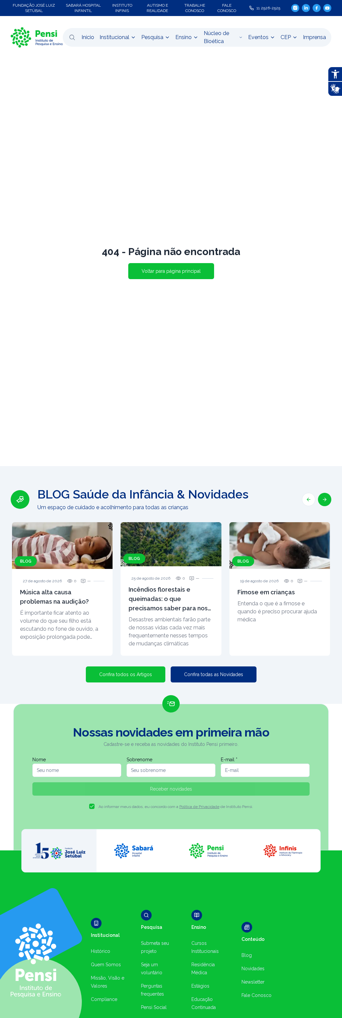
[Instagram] (295, 8)
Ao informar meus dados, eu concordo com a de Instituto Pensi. (176, 806)
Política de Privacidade (199, 806)
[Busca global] (72, 37)
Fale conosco (226, 8)
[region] (171, 571)
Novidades (253, 968)
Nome (39, 759)
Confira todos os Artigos (125, 674)
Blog (246, 955)
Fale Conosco (256, 995)
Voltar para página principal (171, 271)
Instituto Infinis (122, 8)
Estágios (200, 986)
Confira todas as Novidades (213, 674)
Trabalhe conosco (194, 8)
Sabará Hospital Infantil (83, 8)
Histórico (100, 951)
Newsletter (253, 982)
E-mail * (229, 759)
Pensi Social (154, 1007)
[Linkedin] (306, 8)
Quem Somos (106, 964)
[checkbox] (92, 806)
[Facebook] (316, 8)
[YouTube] (327, 8)
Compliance (104, 999)
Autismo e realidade (157, 8)
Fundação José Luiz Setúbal (34, 8)
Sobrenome (139, 759)
